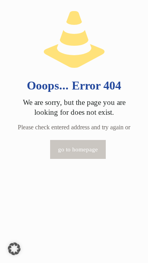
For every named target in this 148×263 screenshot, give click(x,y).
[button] (14, 249)
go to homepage (78, 149)
